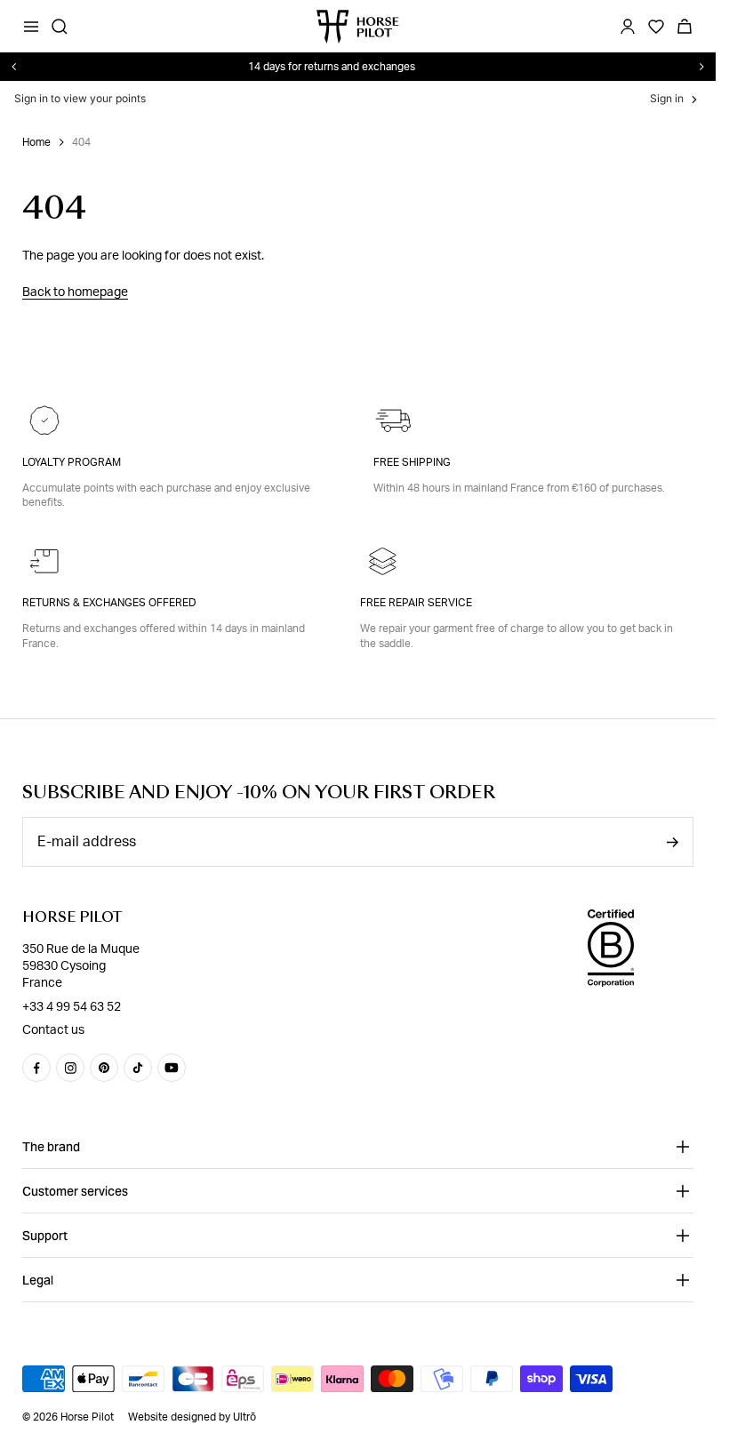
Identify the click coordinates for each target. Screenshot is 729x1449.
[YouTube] (171, 1067)
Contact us (53, 1030)
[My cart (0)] (684, 26)
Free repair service (416, 602)
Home (36, 142)
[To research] (59, 26)
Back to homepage (75, 292)
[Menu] (31, 26)
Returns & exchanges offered (109, 602)
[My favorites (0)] (656, 26)
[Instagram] (70, 1067)
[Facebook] (36, 1067)
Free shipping (412, 462)
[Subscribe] (672, 842)
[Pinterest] (104, 1067)
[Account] (627, 26)
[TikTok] (138, 1067)
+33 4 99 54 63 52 (71, 1006)
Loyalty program (71, 462)
